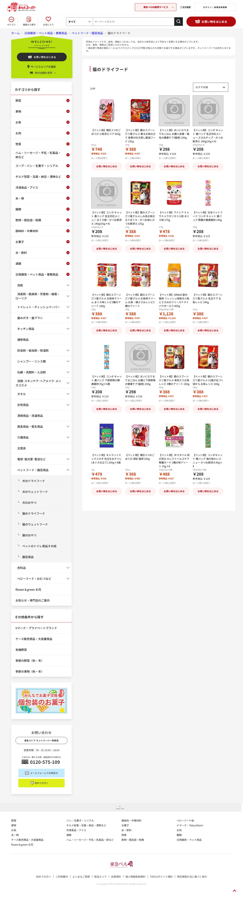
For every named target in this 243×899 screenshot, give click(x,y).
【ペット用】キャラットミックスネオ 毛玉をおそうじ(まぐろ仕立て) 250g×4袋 (106, 458)
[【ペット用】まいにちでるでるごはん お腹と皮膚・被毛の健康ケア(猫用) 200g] (174, 110)
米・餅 (15, 835)
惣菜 (124, 835)
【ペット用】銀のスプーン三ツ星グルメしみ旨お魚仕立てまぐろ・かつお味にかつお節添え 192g (140, 218)
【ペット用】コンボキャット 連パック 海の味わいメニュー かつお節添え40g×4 (208, 460)
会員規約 (116, 876)
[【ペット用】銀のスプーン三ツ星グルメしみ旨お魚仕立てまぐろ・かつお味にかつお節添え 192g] (140, 193)
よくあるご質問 (81, 876)
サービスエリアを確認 (43, 66)
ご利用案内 (62, 876)
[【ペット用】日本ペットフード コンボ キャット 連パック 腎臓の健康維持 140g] (208, 193)
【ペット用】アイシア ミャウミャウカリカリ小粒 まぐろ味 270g (174, 216)
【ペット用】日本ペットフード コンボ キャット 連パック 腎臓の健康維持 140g (208, 216)
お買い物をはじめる (214, 21)
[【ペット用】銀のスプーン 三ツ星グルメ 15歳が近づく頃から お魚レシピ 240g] (208, 357)
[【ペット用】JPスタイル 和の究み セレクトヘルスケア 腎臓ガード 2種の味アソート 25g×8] (174, 435)
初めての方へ (41, 783)
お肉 (179, 830)
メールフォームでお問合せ (44, 773)
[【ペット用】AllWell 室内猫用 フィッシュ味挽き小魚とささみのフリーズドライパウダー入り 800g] (174, 275)
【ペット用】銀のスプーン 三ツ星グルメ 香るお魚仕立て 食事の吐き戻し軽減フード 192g (140, 135)
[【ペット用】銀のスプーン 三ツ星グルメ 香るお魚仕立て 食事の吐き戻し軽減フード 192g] (140, 110)
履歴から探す (29, 24)
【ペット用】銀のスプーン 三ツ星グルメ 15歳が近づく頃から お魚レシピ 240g (208, 380)
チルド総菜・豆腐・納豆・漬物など (86, 825)
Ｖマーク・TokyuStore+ (190, 825)
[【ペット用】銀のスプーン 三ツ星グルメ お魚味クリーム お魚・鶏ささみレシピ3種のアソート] (140, 275)
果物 (13, 825)
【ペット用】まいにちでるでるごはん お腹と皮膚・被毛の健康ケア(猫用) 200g (174, 133)
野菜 (13, 820)
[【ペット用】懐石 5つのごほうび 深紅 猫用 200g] (140, 435)
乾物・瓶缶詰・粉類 (133, 839)
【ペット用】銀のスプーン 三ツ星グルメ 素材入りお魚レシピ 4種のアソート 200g (174, 380)
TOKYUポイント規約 (161, 876)
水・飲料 (126, 830)
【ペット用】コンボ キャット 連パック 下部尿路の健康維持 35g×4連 (106, 380)
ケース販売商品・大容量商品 (27, 839)
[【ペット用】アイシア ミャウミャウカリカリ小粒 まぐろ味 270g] (174, 193)
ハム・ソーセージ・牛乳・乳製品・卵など (90, 839)
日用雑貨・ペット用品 (189, 839)
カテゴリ (11, 24)
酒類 (68, 835)
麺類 (179, 835)
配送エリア (100, 876)
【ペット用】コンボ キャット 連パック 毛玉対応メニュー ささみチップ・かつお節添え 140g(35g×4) (208, 135)
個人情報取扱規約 (135, 876)
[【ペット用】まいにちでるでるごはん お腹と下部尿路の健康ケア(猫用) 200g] (140, 357)
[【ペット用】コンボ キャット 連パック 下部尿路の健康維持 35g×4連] (106, 357)
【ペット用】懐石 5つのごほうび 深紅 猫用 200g (139, 456)
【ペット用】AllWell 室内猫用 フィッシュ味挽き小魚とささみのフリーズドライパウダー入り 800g (174, 300)
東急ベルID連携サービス (155, 7)
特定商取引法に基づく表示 (192, 876)
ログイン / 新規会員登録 (215, 7)
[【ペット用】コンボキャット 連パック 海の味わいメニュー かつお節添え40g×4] (208, 435)
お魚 (13, 830)
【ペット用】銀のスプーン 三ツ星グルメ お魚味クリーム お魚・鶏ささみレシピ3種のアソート (140, 300)
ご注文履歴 (185, 7)
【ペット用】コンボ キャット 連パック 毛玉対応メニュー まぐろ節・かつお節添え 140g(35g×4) (106, 218)
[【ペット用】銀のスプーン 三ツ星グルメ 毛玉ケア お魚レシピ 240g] (208, 275)
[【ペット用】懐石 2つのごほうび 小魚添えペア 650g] (106, 110)
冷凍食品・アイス (76, 830)
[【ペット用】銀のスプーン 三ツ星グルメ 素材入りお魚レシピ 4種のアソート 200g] (174, 357)
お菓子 (125, 825)
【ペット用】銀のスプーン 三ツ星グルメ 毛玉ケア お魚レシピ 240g (207, 298)
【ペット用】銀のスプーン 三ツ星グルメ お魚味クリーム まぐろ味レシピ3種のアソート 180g (106, 300)
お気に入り (48, 24)
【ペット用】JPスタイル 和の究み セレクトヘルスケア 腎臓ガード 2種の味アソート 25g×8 (174, 460)
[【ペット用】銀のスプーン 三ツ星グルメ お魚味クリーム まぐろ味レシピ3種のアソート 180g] (106, 275)
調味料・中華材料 (131, 820)
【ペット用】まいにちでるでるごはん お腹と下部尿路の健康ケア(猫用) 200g (140, 380)
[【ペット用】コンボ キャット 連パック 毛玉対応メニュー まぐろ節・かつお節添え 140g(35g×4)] (106, 193)
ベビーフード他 (185, 820)
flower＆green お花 (22, 844)
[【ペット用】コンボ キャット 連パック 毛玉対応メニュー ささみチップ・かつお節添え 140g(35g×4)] (208, 110)
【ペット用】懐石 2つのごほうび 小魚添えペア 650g (106, 132)
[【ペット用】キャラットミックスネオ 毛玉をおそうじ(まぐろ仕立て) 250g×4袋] (106, 435)
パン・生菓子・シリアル (80, 820)
